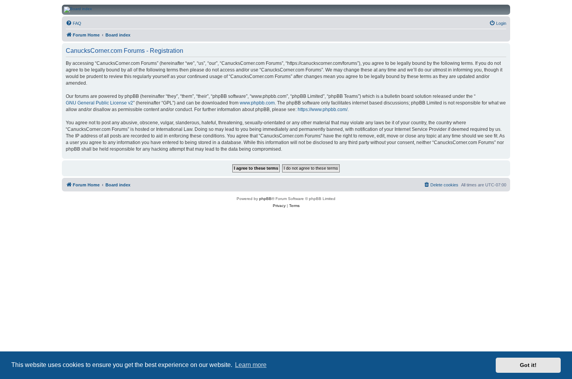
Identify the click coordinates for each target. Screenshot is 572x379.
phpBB (265, 198)
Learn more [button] (251, 365)
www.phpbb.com (257, 103)
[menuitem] (73, 23)
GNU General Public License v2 (99, 103)
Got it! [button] (528, 365)
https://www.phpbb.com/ (322, 109)
